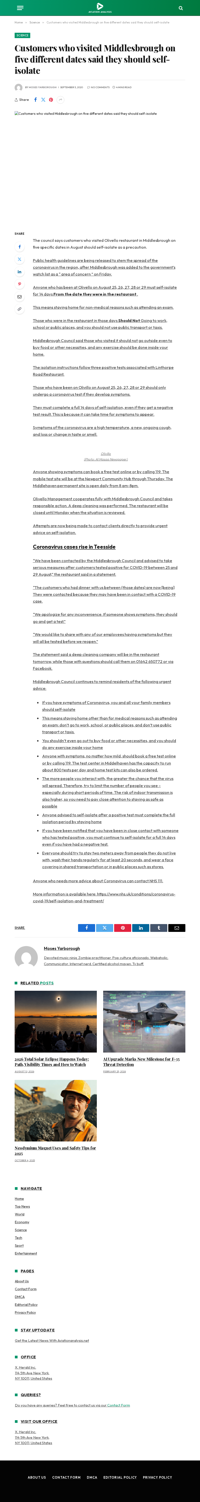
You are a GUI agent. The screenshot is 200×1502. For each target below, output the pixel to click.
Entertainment (26, 1253)
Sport (19, 1245)
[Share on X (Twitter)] (43, 100)
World (19, 1214)
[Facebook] (19, 247)
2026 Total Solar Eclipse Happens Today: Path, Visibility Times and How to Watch (52, 1061)
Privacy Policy (25, 1312)
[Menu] (20, 7)
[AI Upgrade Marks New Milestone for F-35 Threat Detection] (144, 1022)
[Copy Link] (19, 309)
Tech (18, 1238)
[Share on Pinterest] (51, 100)
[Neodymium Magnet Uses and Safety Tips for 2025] (56, 1111)
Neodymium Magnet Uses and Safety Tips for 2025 (55, 1150)
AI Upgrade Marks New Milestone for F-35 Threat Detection (141, 1061)
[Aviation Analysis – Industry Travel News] (100, 8)
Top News (22, 1206)
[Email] (19, 296)
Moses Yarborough (43, 87)
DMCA (20, 1297)
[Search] (180, 7)
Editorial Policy (26, 1304)
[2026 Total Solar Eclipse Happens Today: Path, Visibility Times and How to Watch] (56, 1022)
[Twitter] (19, 259)
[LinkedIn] (19, 272)
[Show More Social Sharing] (60, 100)
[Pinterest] (19, 284)
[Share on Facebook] (35, 100)
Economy (22, 1222)
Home (19, 1198)
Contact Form (26, 1289)
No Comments (100, 87)
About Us (22, 1281)
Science (22, 35)
